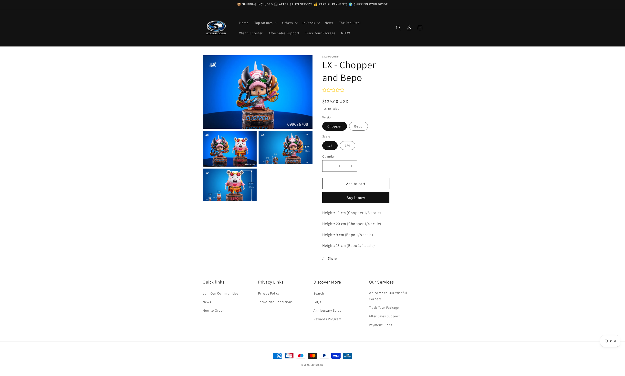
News (207, 302)
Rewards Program (327, 319)
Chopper (334, 126)
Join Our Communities (220, 293)
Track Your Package (384, 307)
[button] (265, 23)
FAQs (317, 302)
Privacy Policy (268, 293)
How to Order (213, 310)
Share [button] (332, 258)
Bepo (358, 126)
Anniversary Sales (327, 310)
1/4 (347, 145)
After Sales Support (384, 316)
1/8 (330, 145)
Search (318, 293)
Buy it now (356, 197)
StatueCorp (317, 364)
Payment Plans (380, 325)
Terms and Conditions (275, 302)
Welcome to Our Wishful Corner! (388, 296)
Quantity (328, 156)
